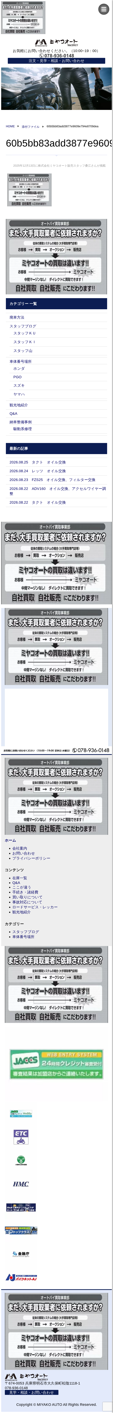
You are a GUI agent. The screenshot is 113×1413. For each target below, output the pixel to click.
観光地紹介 (19, 405)
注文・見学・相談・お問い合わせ (56, 61)
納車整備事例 (21, 422)
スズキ (19, 385)
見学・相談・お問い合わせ (31, 1392)
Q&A (13, 413)
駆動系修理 (22, 429)
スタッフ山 (22, 351)
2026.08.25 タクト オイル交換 (38, 462)
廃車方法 (17, 317)
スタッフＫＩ (24, 342)
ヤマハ (19, 394)
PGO (17, 377)
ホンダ (19, 368)
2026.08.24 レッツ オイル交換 (38, 471)
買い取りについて (27, 897)
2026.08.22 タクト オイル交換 (38, 502)
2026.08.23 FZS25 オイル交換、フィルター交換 (52, 480)
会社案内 (19, 848)
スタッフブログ (23, 326)
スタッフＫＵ (24, 333)
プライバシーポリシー (31, 858)
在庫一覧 (19, 878)
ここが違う (21, 887)
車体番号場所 (21, 361)
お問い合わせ (23, 853)
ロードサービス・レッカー (35, 907)
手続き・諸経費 (25, 892)
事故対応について (27, 902)
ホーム (10, 840)
